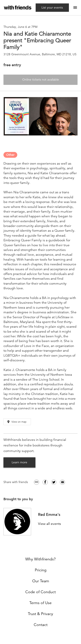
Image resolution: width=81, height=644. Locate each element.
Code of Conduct (40, 592)
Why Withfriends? (40, 559)
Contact (41, 624)
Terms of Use (40, 602)
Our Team (40, 581)
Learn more (19, 462)
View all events (49, 524)
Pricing (40, 570)
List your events (52, 7)
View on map (16, 421)
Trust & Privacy (40, 613)
